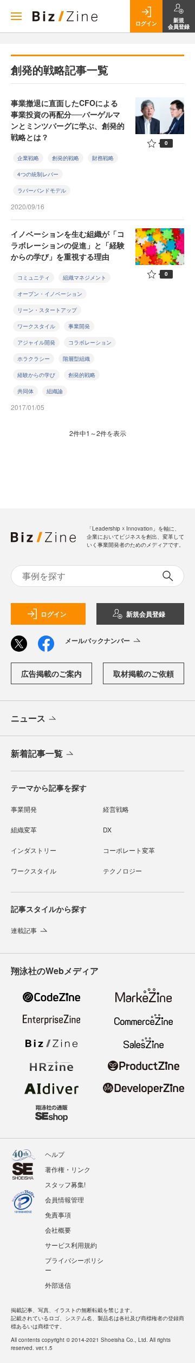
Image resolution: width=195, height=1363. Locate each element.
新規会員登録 (145, 614)
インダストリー (33, 850)
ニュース (28, 718)
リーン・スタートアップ (47, 310)
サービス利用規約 (71, 1244)
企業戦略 (28, 158)
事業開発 (79, 326)
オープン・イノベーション (49, 293)
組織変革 (24, 829)
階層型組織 (76, 358)
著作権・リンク (67, 1169)
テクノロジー (122, 870)
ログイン (54, 614)
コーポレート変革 (129, 850)
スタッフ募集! (65, 1184)
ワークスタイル (36, 326)
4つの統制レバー (37, 174)
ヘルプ (54, 1154)
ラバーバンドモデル (41, 190)
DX (107, 829)
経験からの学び (36, 375)
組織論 (55, 391)
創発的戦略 (65, 158)
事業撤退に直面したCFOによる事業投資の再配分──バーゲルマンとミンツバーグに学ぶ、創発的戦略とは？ (68, 119)
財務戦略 (103, 158)
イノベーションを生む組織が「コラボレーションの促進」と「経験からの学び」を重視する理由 (68, 245)
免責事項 (58, 1214)
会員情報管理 (64, 1199)
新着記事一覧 (37, 753)
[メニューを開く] (16, 16)
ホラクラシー (33, 358)
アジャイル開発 (36, 342)
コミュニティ (33, 277)
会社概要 (58, 1229)
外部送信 (58, 1284)
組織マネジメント (84, 277)
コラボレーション (90, 342)
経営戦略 (116, 808)
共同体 (25, 391)
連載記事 (24, 930)
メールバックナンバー (97, 640)
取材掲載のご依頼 (143, 673)
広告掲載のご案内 (51, 673)
